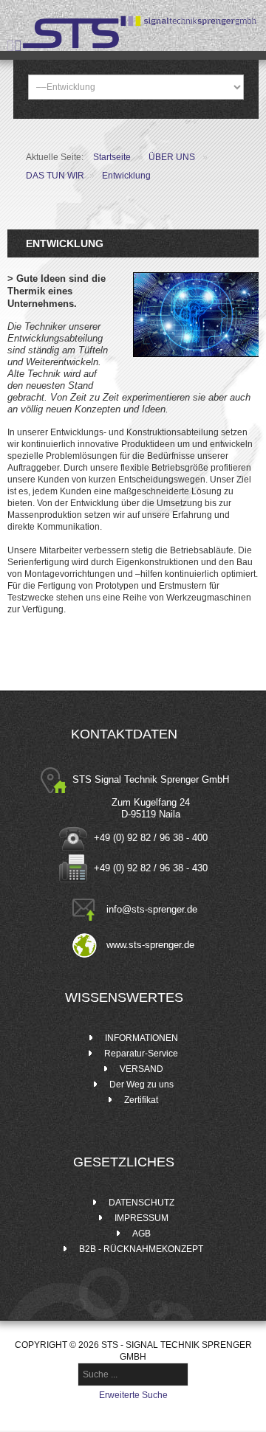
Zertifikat (141, 1100)
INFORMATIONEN (141, 1038)
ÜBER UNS (173, 157)
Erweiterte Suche (133, 1395)
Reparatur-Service (141, 1053)
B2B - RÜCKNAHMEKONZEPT (141, 1249)
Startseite (112, 157)
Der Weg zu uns (141, 1084)
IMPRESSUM (141, 1218)
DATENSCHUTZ (141, 1202)
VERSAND (141, 1069)
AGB (141, 1233)
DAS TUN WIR (55, 175)
